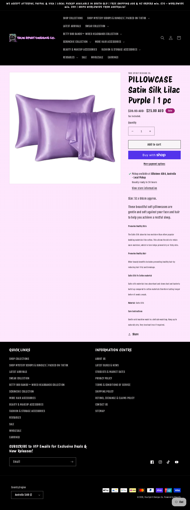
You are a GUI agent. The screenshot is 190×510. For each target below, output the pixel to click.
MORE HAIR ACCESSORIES (22, 398)
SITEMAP (100, 411)
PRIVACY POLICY (103, 378)
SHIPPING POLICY (104, 391)
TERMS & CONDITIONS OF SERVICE (112, 384)
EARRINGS (14, 437)
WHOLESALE (15, 430)
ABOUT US (100, 358)
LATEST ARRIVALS (18, 371)
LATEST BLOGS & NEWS (107, 365)
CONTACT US (101, 404)
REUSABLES (15, 417)
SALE (11, 424)
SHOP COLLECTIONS (19, 358)
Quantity (132, 122)
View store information (144, 188)
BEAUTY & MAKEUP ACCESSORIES (26, 404)
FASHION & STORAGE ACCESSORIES (27, 411)
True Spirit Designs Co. (154, 497)
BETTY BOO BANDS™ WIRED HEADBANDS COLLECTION (37, 384)
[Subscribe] (72, 461)
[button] (118, 18)
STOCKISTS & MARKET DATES (110, 371)
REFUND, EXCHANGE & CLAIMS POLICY (114, 398)
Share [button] (135, 334)
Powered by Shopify (172, 497)
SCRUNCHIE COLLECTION (21, 391)
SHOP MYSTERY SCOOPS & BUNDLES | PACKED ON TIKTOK (38, 365)
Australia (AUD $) (23, 494)
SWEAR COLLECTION (19, 378)
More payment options (154, 163)
